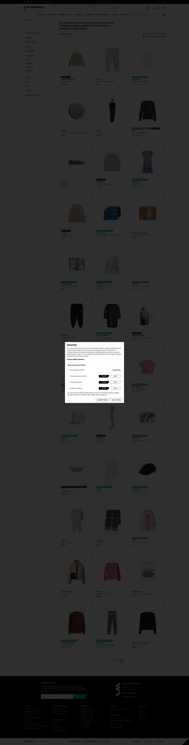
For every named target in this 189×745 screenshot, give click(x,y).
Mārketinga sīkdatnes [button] (75, 382)
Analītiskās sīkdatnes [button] (75, 388)
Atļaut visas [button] (116, 400)
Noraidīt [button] (104, 376)
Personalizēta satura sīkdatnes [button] (78, 376)
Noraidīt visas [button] (102, 400)
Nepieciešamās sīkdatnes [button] (76, 370)
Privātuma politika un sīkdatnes (75, 359)
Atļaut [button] (115, 376)
